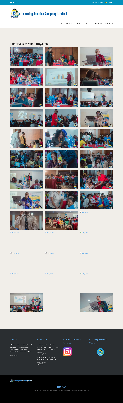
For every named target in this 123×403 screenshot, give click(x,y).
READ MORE (14, 355)
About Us (69, 23)
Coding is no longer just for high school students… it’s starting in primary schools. (46, 360)
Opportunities (97, 23)
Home (61, 23)
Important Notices (52, 390)
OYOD (87, 23)
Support (78, 23)
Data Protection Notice (40, 390)
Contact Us (109, 23)
